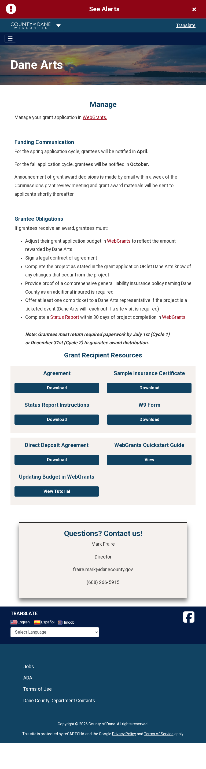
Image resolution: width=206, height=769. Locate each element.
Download (57, 387)
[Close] (194, 9)
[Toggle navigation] (10, 39)
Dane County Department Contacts (59, 700)
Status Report (64, 317)
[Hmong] (68, 623)
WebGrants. (95, 117)
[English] (21, 623)
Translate (186, 25)
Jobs (28, 666)
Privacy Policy (124, 734)
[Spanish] (45, 623)
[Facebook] (189, 617)
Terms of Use (37, 689)
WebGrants (119, 241)
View (149, 459)
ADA (27, 678)
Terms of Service (159, 734)
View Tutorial (56, 491)
